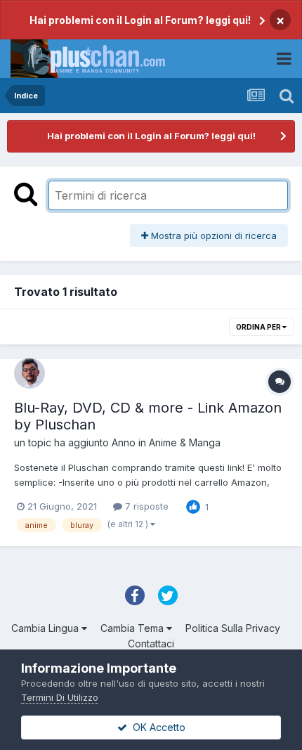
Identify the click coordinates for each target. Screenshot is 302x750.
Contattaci (151, 643)
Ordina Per (259, 327)
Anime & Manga (185, 442)
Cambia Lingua (46, 628)
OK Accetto (156, 727)
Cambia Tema (133, 628)
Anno (124, 442)
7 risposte (145, 506)
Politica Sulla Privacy (232, 628)
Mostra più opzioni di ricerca (212, 235)
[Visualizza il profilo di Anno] (29, 373)
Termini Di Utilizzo (59, 697)
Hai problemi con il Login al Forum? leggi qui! (140, 20)
